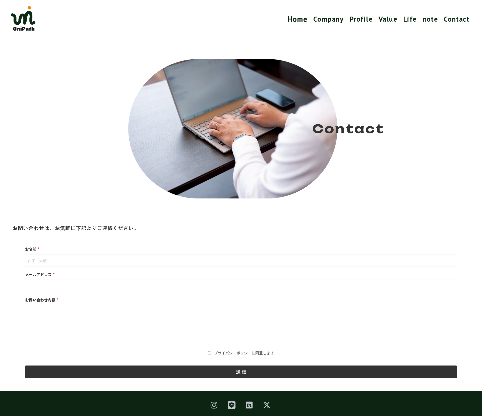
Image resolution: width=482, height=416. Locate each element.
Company (328, 19)
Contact (456, 19)
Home (297, 19)
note (430, 19)
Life (410, 19)
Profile (361, 19)
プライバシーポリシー (233, 352)
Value (388, 19)
